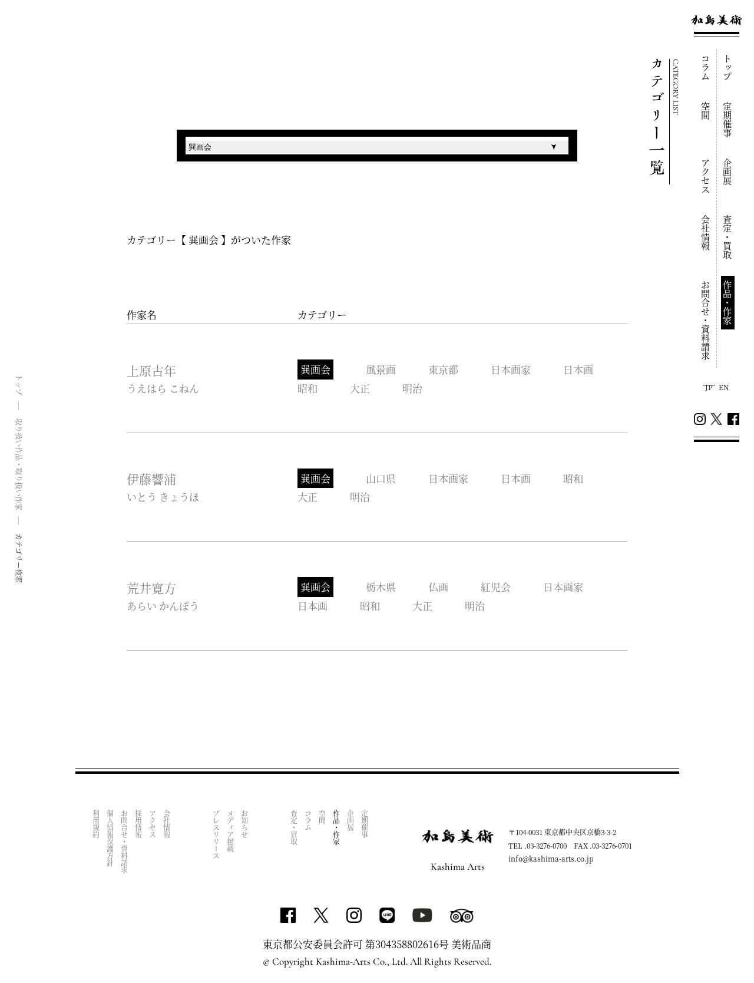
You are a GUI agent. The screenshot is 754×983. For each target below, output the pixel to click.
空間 (706, 111)
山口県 (381, 478)
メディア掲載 (231, 831)
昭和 (307, 388)
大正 (360, 388)
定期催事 (728, 119)
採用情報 (139, 824)
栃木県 (381, 586)
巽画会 (315, 369)
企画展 (728, 172)
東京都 (443, 369)
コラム (706, 67)
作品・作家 (728, 303)
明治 (412, 388)
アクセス (706, 176)
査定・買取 (728, 237)
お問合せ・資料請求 (706, 320)
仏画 (438, 586)
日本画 (578, 369)
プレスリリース (216, 834)
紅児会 (496, 586)
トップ (728, 67)
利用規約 (96, 824)
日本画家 (511, 369)
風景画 (381, 369)
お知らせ (245, 824)
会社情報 (706, 232)
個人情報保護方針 (110, 838)
